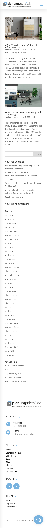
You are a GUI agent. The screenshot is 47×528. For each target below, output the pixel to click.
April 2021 (9, 311)
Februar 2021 (10, 319)
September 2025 (12, 239)
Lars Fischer (13, 49)
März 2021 (9, 315)
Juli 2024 (8, 283)
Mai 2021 (9, 307)
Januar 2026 (10, 227)
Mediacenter (11, 471)
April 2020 (9, 343)
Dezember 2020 (11, 323)
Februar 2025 (10, 259)
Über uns (10, 465)
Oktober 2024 (11, 271)
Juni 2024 (9, 287)
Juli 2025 (8, 243)
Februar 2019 (10, 355)
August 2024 (10, 279)
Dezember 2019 (11, 347)
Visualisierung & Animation (17, 52)
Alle (35, 49)
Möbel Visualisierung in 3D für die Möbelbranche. (21, 46)
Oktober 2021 (11, 303)
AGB (8, 500)
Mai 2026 (9, 215)
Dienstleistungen (13, 453)
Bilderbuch (11, 456)
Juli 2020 (8, 335)
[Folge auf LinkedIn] (16, 486)
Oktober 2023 (11, 295)
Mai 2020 (9, 339)
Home (8, 449)
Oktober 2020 (11, 331)
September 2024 (12, 275)
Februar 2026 (10, 223)
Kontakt (9, 468)
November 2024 (12, 267)
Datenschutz (11, 506)
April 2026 (9, 219)
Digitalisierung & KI (13, 373)
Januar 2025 (10, 263)
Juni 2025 (9, 247)
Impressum (11, 503)
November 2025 (12, 235)
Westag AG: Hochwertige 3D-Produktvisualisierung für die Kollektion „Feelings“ (22, 176)
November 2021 (12, 299)
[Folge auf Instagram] (9, 486)
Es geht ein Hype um (14, 197)
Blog (8, 462)
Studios (9, 459)
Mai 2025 (9, 251)
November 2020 (12, 327)
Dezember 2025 (11, 231)
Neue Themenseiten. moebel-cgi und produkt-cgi (23, 113)
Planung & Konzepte (14, 377)
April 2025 (9, 255)
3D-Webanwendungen (14, 366)
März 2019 (9, 351)
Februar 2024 (10, 291)
